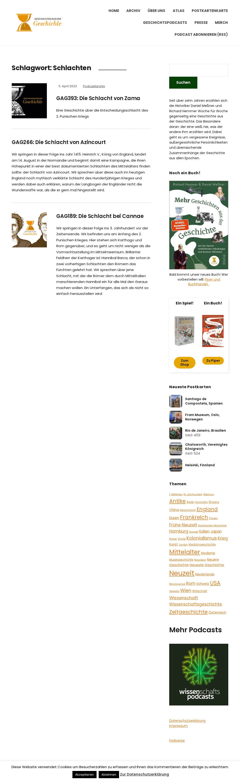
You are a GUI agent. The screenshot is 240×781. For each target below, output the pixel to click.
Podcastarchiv (94, 86)
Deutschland (188, 510)
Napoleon (200, 560)
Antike (177, 501)
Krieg (223, 538)
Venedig (174, 591)
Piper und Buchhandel (204, 281)
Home (114, 10)
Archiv (133, 10)
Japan (216, 531)
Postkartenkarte (210, 10)
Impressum (178, 725)
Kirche (182, 539)
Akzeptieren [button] (84, 774)
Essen (174, 517)
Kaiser (173, 539)
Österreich (217, 612)
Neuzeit (181, 573)
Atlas (178, 10)
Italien (204, 531)
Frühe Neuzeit (183, 525)
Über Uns (156, 10)
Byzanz (214, 502)
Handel (193, 532)
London (183, 544)
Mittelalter (184, 552)
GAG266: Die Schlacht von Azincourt (59, 142)
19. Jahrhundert (193, 494)
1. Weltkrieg (176, 494)
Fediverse (177, 740)
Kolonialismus (202, 538)
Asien (190, 502)
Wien (185, 590)
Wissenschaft (183, 598)
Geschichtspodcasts (165, 22)
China (174, 509)
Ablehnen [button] (108, 774)
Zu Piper (213, 360)
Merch (221, 22)
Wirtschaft (199, 591)
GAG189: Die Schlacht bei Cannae (100, 216)
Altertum (208, 494)
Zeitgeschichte (188, 611)
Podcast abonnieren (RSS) (201, 34)
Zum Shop (184, 362)
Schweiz (202, 584)
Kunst (173, 544)
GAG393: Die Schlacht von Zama (98, 98)
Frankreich (194, 517)
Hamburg (178, 531)
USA (215, 583)
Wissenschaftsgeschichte (195, 604)
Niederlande (204, 574)
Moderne (208, 553)
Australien (201, 502)
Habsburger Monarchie (212, 525)
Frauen (213, 518)
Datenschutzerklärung (187, 720)
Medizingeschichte (202, 544)
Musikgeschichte (181, 560)
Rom (190, 583)
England (207, 509)
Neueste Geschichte (207, 565)
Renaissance (177, 584)
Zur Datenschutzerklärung (144, 774)
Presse (201, 22)
